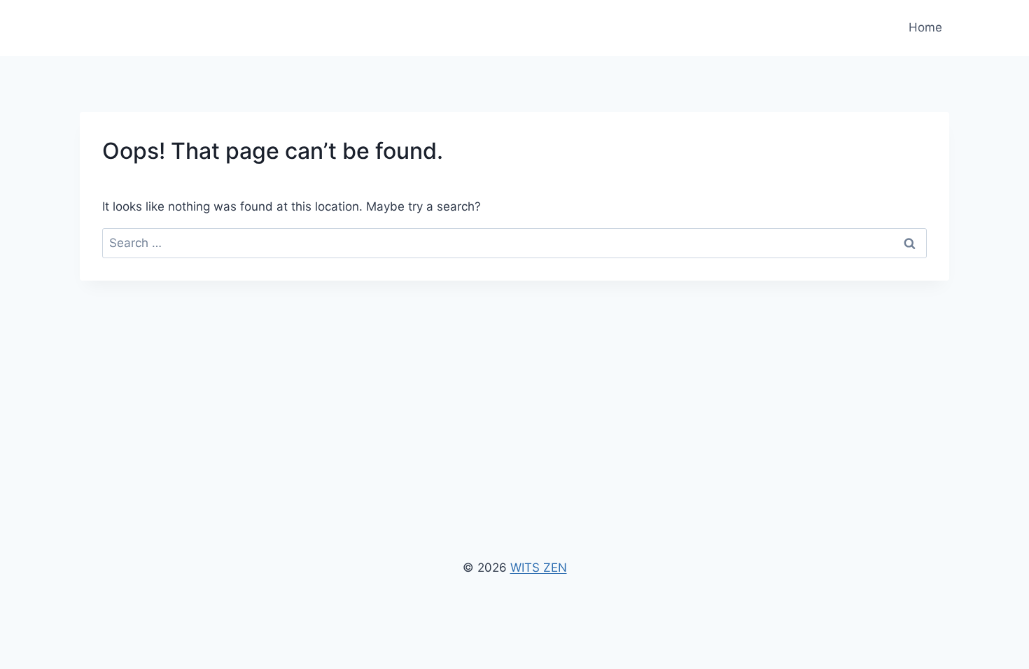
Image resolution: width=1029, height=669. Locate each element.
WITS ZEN (538, 568)
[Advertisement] (514, 386)
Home (925, 27)
